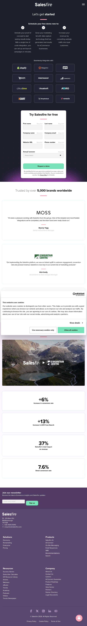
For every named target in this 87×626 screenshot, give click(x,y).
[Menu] (83, 4)
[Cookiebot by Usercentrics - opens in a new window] (74, 294)
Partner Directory (52, 592)
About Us (49, 571)
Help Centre (50, 587)
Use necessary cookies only (43, 330)
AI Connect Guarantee (53, 579)
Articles (5, 580)
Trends (5, 588)
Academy (6, 590)
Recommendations (53, 553)
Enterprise (6, 545)
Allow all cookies (71, 330)
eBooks (5, 585)
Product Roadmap (52, 582)
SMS (47, 550)
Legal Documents (52, 595)
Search (48, 556)
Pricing (5, 548)
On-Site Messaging (52, 545)
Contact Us (49, 574)
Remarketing (7, 543)
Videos (5, 596)
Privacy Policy (31, 621)
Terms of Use (55, 621)
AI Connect (49, 543)
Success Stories (8, 572)
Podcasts (6, 593)
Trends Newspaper (9, 598)
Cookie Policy (43, 621)
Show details (75, 323)
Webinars (6, 582)
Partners (48, 590)
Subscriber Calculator (10, 574)
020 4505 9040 (10, 525)
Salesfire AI (49, 540)
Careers (48, 577)
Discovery (6, 540)
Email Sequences (52, 548)
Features (49, 584)
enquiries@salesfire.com (13, 527)
